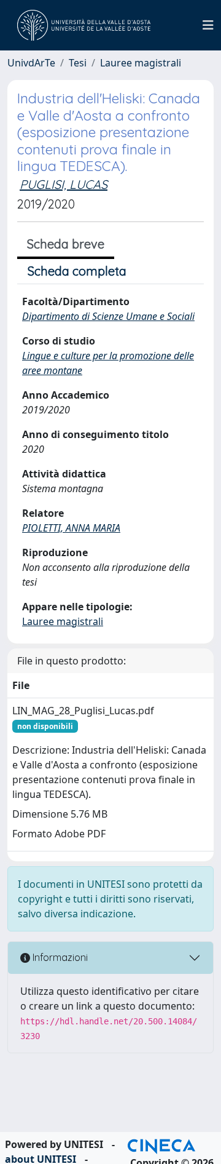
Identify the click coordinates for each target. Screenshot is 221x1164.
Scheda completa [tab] (77, 271)
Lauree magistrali (140, 63)
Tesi (78, 63)
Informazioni (59, 957)
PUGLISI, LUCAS (63, 184)
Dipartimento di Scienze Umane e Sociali (108, 316)
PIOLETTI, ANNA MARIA (71, 528)
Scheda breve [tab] (65, 244)
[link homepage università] (83, 25)
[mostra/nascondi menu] (208, 25)
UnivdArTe (31, 63)
